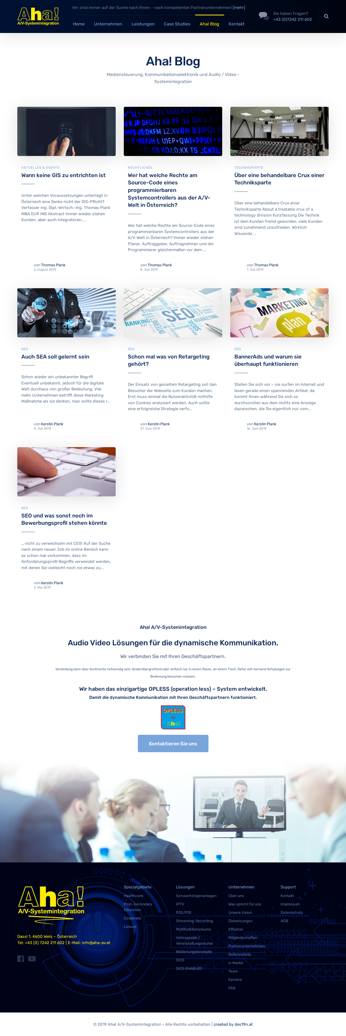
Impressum (290, 904)
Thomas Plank (53, 265)
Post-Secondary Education (138, 907)
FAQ (231, 988)
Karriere (235, 979)
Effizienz (235, 929)
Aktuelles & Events (40, 168)
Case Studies (177, 23)
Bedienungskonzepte (194, 951)
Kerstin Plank (52, 424)
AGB (284, 921)
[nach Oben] (335, 1023)
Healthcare (133, 896)
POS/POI (183, 912)
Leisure (130, 926)
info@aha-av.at (96, 942)
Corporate (132, 918)
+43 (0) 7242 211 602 (45, 942)
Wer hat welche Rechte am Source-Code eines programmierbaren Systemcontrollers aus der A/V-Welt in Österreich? (169, 190)
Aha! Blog (209, 23)
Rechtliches (140, 168)
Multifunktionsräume (193, 929)
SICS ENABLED (189, 968)
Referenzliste (239, 954)
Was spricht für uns (244, 904)
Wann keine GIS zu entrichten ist (63, 175)
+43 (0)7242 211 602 (292, 19)
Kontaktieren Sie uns (173, 744)
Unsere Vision (240, 912)
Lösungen (185, 887)
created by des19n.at (233, 1024)
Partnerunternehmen (246, 946)
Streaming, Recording (194, 921)
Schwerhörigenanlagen (196, 896)
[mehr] (239, 7)
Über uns (236, 896)
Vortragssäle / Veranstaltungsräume (194, 940)
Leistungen (143, 23)
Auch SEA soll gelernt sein (55, 356)
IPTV (180, 904)
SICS (180, 960)
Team (233, 971)
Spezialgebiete (137, 887)
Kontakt (236, 23)
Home (79, 23)
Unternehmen (108, 23)
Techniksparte (248, 168)
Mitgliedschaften (242, 937)
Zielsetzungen (240, 921)
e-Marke (235, 963)
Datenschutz (292, 912)
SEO (24, 349)
